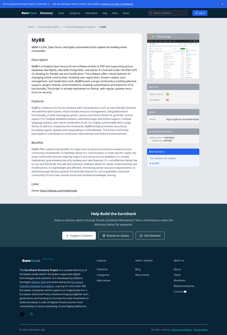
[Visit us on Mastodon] (22, 314)
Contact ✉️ (180, 291)
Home (61, 13)
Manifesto (180, 280)
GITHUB (168, 140)
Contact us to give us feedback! (117, 3)
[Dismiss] (222, 4)
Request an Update (118, 235)
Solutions (102, 269)
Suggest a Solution (81, 235)
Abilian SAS (38, 282)
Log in (202, 12)
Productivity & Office (49, 26)
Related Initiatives (184, 286)
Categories (74, 13)
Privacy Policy (200, 329)
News (115, 13)
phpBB (155, 163)
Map (105, 13)
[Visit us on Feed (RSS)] (31, 314)
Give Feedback (152, 235)
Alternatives (91, 13)
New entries (142, 275)
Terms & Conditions (182, 329)
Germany (169, 137)
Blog (138, 269)
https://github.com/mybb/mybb (58, 190)
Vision (177, 275)
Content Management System (80, 26)
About (126, 13)
